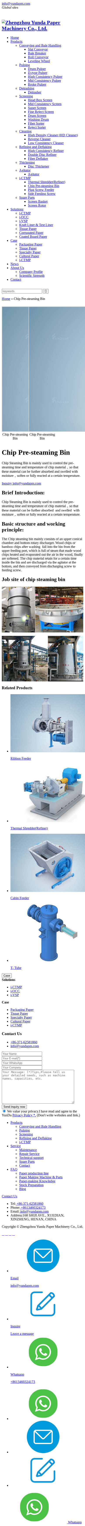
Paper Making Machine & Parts (41, 1177)
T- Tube (15, 968)
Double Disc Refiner (42, 154)
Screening (26, 96)
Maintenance (28, 1150)
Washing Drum (38, 119)
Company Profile (31, 272)
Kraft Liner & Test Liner (36, 225)
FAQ (13, 1169)
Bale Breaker (37, 53)
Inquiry (7, 483)
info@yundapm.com (16, 3)
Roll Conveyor (38, 57)
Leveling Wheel (39, 61)
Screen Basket (38, 201)
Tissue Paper (28, 229)
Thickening (27, 162)
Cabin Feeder (19, 898)
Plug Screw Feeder (41, 190)
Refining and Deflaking (35, 147)
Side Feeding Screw (42, 193)
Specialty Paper (30, 252)
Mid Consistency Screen (44, 104)
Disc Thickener (38, 166)
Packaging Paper (30, 244)
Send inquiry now (14, 1106)
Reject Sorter (37, 127)
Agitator (25, 170)
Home (14, 37)
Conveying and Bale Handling (40, 45)
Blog (22, 1189)
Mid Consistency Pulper (44, 80)
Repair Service (29, 1154)
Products (16, 41)
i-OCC (24, 217)
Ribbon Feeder (20, 758)
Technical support (31, 1158)
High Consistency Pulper (45, 76)
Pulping (24, 65)
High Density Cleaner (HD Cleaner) (53, 135)
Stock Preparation (31, 1185)
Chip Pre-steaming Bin (43, 186)
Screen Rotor (37, 205)
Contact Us (9, 1196)
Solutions (16, 209)
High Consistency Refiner (46, 151)
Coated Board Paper (33, 236)
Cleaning (25, 131)
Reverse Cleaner (39, 139)
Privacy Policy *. (24, 1115)
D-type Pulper (37, 73)
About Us (17, 268)
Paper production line (34, 1173)
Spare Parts (27, 197)
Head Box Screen (40, 100)
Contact (15, 279)
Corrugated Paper (31, 233)
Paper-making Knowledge (37, 1181)
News (14, 264)
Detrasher (34, 92)
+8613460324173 (33, 1207)
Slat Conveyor (38, 49)
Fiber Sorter (36, 123)
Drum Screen (37, 115)
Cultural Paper (29, 256)
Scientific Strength (31, 275)
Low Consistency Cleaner (46, 143)
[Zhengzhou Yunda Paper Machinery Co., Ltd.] (42, 28)
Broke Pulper (37, 84)
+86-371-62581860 (23, 1042)
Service (15, 1146)
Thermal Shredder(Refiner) (46, 182)
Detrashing (26, 88)
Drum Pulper (37, 69)
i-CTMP (25, 178)
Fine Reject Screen (41, 112)
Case (13, 240)
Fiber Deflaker (38, 158)
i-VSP (23, 221)
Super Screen (37, 108)
